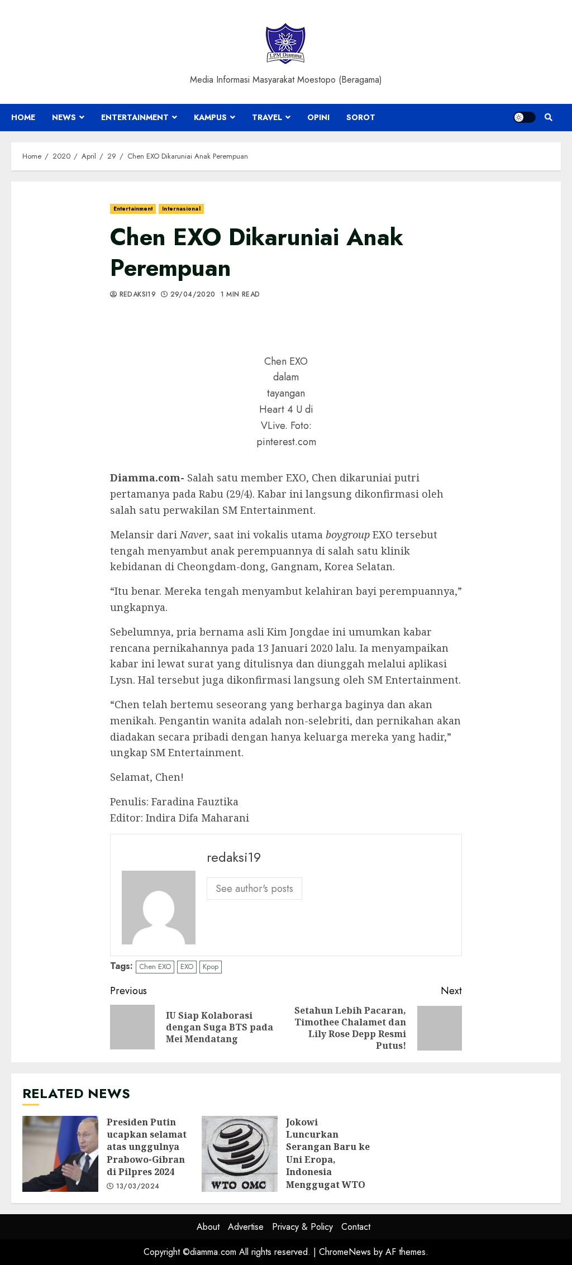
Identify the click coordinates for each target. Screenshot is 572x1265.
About (208, 1226)
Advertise (246, 1226)
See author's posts (254, 888)
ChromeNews (345, 1251)
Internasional (181, 208)
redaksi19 (136, 294)
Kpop (210, 966)
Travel (267, 117)
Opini (318, 117)
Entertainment (135, 117)
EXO (186, 966)
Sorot (360, 117)
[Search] (548, 117)
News (64, 117)
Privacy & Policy (302, 1226)
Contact (355, 1226)
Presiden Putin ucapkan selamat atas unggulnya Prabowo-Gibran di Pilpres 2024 (60, 1154)
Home (23, 117)
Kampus (210, 117)
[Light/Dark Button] (524, 117)
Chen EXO (155, 966)
